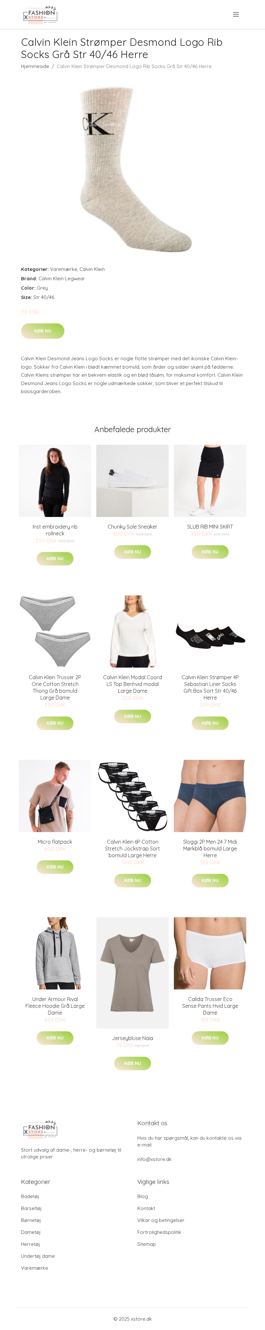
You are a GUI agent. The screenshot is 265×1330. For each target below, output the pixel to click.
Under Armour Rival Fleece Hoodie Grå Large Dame (55, 1006)
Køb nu (42, 331)
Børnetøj (31, 1220)
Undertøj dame (38, 1256)
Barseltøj (31, 1208)
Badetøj (30, 1196)
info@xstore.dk (154, 1159)
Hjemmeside (35, 66)
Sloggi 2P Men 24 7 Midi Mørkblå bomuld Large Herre (210, 849)
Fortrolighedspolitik (159, 1232)
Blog (142, 1196)
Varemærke (63, 269)
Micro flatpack (55, 842)
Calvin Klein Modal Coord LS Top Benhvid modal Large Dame (132, 684)
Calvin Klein (92, 269)
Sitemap (146, 1244)
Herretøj (30, 1244)
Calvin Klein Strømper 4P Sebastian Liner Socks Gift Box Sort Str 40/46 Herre (210, 687)
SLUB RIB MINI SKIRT (210, 526)
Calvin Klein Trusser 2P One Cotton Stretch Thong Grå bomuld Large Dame (55, 687)
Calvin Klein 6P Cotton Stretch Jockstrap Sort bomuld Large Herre (132, 849)
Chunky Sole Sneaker (132, 526)
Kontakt (146, 1208)
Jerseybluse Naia (132, 1038)
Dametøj (31, 1232)
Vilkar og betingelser (161, 1220)
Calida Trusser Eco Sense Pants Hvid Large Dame (210, 1006)
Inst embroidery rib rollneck (55, 530)
